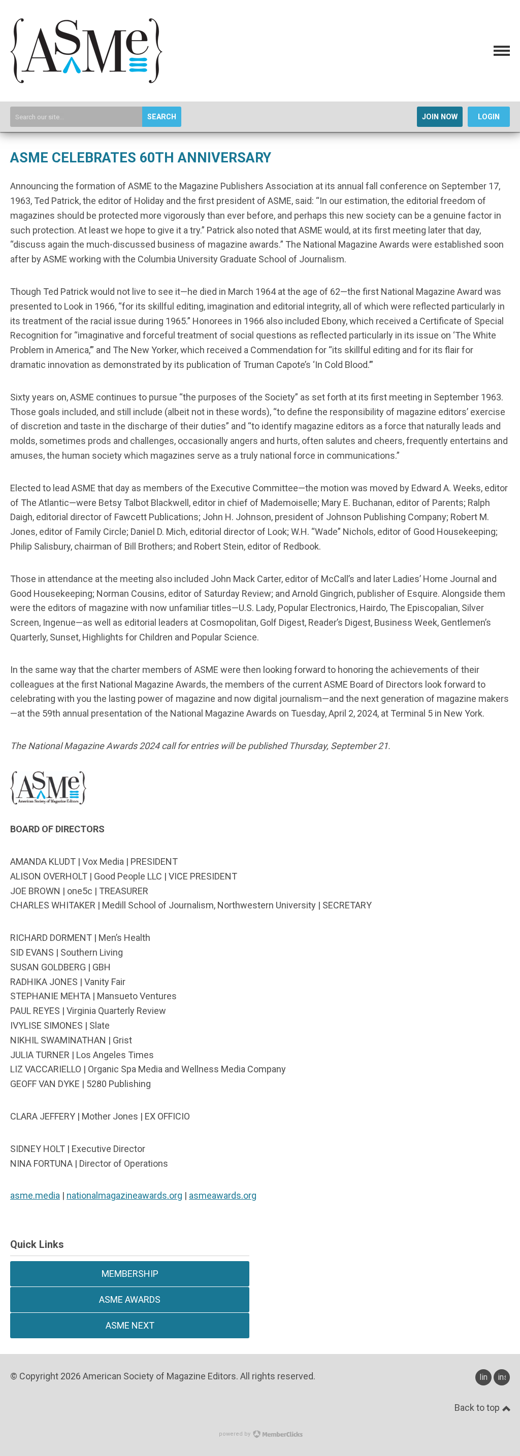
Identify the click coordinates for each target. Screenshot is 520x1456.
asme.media (35, 1195)
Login (489, 117)
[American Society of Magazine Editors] (86, 80)
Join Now (440, 117)
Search (161, 117)
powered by (235, 1434)
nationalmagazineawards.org (124, 1195)
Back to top (478, 1407)
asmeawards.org (222, 1195)
